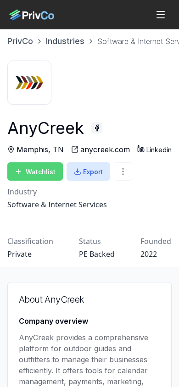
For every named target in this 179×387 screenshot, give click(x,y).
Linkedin (159, 150)
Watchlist (41, 172)
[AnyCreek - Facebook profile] (96, 127)
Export (93, 172)
